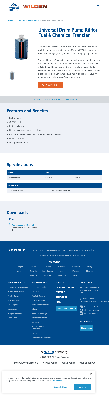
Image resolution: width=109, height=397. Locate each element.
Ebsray (89, 266)
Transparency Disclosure (25, 363)
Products (21, 20)
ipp (61, 271)
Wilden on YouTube (91, 313)
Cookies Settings (60, 387)
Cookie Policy (68, 363)
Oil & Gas (35, 291)
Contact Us (61, 297)
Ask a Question (49, 85)
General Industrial (39, 287)
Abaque (19, 266)
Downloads (71, 99)
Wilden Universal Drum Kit (23, 224)
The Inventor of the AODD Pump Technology (49, 250)
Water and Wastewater (40, 304)
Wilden (10, 20)
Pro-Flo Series (13, 296)
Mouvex (89, 271)
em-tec (19, 271)
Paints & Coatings (38, 296)
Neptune (33, 275)
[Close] (91, 374)
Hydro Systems (47, 271)
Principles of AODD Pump (18, 287)
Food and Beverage (39, 313)
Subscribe (87, 328)
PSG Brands (54, 262)
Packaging (36, 333)
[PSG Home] (15, 7)
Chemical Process (38, 300)
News (58, 301)
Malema (75, 271)
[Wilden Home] (35, 6)
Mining (34, 309)
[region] (48, 382)
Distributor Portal (65, 308)
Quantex (47, 275)
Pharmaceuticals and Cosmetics (40, 327)
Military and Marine (39, 318)
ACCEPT (82, 387)
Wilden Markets (39, 282)
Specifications (53, 99)
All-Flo (33, 266)
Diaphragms (13, 304)
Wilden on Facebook (91, 310)
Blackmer (61, 266)
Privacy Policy (50, 363)
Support (60, 282)
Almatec (47, 266)
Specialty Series (14, 300)
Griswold (33, 271)
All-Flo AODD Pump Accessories (81, 250)
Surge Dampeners (15, 313)
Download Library (65, 287)
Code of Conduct (87, 363)
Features (37, 99)
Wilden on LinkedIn (91, 307)
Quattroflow (61, 275)
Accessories (33, 20)
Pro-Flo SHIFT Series (16, 291)
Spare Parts (12, 318)
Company (60, 292)
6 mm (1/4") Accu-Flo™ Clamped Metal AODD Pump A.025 (62, 255)
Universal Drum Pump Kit (52, 20)
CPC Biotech (75, 266)
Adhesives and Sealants (41, 337)
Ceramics (35, 322)
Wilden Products (16, 282)
